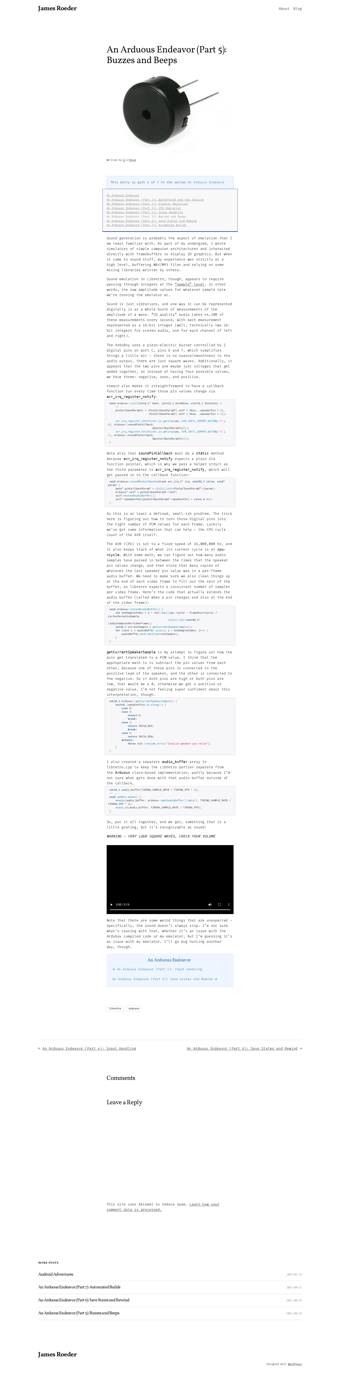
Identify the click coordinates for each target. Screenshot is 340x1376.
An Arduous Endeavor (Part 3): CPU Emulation (144, 208)
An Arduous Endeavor (206, 182)
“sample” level (189, 284)
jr (124, 160)
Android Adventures (55, 1274)
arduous (133, 1008)
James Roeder (57, 8)
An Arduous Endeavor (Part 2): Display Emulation (147, 204)
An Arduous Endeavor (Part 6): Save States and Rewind (152, 221)
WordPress (295, 1364)
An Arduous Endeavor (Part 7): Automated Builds (147, 225)
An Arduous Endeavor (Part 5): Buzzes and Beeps (78, 1313)
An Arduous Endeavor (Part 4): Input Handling (145, 212)
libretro (115, 1008)
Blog (133, 160)
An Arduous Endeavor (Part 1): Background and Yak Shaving (155, 200)
